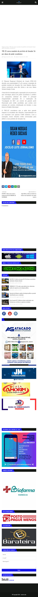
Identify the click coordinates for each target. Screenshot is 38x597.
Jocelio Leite (23, 594)
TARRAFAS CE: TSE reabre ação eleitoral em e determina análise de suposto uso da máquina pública (22, 287)
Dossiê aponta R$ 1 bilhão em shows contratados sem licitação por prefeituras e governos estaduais (21, 301)
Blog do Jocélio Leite (8, 56)
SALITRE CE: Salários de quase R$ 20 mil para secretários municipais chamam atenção (22, 280)
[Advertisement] (19, 25)
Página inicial (5, 47)
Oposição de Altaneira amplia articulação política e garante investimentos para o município (23, 294)
